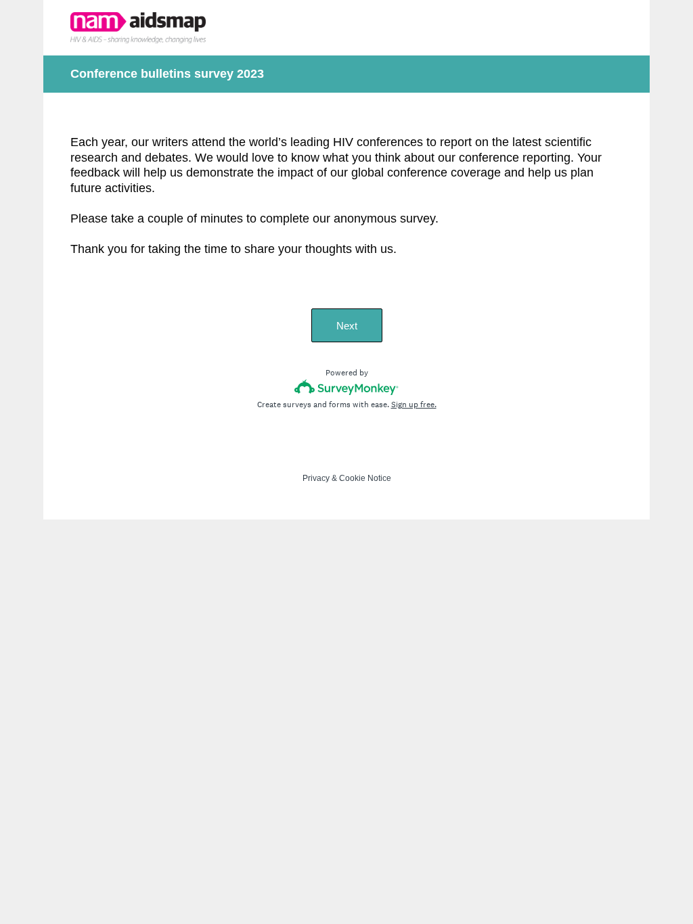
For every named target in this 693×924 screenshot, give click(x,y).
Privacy (316, 478)
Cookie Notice (365, 478)
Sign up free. (414, 404)
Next (346, 325)
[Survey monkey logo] (347, 387)
